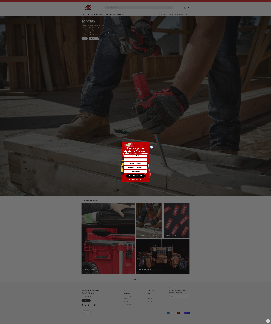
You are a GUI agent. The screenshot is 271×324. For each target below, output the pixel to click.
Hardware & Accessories (135, 167)
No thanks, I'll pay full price (135, 179)
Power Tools (135, 156)
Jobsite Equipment (135, 163)
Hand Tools (135, 160)
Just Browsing (135, 171)
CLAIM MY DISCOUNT (135, 176)
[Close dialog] (151, 147)
